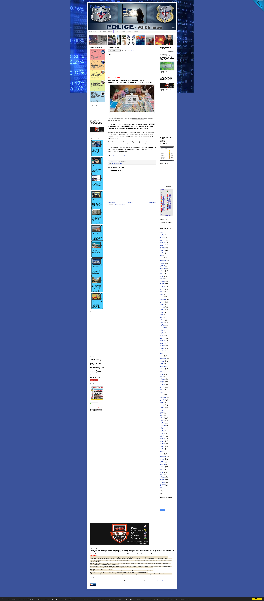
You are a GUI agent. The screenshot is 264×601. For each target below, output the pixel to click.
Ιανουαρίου (162, 242)
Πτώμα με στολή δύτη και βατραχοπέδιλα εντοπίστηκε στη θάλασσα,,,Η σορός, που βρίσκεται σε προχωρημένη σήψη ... (96, 53)
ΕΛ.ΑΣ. (99, 31)
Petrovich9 (156, 580)
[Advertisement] (132, 65)
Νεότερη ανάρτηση (112, 202)
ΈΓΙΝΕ (256, 599)
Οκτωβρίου (162, 247)
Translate (132, 50)
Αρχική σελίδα (131, 202)
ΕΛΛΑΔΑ (123, 31)
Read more (96, 58)
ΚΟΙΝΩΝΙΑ (117, 31)
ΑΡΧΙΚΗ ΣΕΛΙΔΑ (92, 31)
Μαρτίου (162, 239)
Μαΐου (161, 235)
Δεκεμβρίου (162, 244)
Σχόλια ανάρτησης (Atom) (119, 204)
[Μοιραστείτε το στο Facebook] (123, 161)
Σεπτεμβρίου (163, 248)
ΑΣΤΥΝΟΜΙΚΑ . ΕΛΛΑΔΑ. (117, 163)
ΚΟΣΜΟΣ (129, 31)
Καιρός (172, 160)
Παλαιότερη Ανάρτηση (151, 202)
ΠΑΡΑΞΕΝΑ (135, 31)
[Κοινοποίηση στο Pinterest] (125, 161)
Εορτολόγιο (168, 186)
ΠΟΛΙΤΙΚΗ (110, 31)
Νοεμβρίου (162, 245)
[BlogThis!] (121, 161)
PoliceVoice (100, 6)
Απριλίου (162, 237)
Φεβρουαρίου (163, 240)
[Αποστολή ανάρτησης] (117, 161)
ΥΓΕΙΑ (104, 31)
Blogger (164, 580)
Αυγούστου (162, 230)
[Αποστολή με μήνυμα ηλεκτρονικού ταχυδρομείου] (119, 161)
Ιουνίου (161, 234)
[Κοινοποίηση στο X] (122, 161)
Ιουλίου (161, 232)
